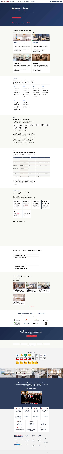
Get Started (25, 1)
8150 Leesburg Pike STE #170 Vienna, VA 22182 (43, 429)
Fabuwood (37, 157)
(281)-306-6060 (31, 424)
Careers (27, 441)
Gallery (18, 1)
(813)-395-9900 (31, 430)
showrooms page (26, 205)
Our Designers (27, 439)
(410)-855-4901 (27, 417)
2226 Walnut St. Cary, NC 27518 (43, 423)
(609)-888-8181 (19, 430)
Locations (32, 1)
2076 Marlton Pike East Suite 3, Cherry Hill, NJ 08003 (20, 429)
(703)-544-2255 (27, 411)
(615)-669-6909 (18, 418)
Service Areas (27, 440)
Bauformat (15, 214)
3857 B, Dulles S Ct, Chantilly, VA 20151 (27, 410)
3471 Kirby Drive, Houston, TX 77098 (20, 423)
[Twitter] (18, 444)
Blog (32, 446)
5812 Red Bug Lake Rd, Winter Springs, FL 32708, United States (44, 416)
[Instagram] (16, 444)
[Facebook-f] (15, 444)
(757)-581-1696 (45, 411)
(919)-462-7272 (43, 424)
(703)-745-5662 (43, 430)
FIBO (29, 1)
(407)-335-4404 (44, 417)
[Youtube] (21, 444)
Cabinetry (33, 440)
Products (21, 1)
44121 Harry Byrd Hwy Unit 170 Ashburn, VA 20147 (18, 410)
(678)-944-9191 (19, 424)
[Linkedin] (19, 444)
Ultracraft (18, 213)
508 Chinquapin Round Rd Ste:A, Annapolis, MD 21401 (27, 416)
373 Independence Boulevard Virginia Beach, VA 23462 (45, 410)
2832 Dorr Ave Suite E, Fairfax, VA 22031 (36, 410)
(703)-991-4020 (18, 411)
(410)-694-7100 (36, 417)
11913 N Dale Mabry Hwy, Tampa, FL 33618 (31, 429)
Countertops (33, 441)
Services (14, 1)
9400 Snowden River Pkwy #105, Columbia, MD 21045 (36, 416)
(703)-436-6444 (36, 411)
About (11, 1)
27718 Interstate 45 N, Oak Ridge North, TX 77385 (31, 423)
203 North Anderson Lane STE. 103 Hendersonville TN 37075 (18, 417)
